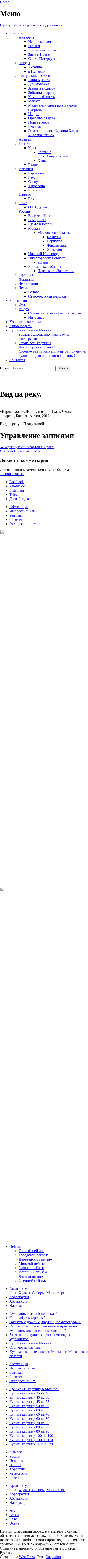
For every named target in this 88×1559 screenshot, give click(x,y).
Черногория (28, 283)
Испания (26, 169)
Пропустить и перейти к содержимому (31, 25)
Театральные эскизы (35, 76)
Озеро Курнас (58, 156)
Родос (33, 165)
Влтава (33, 292)
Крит (32, 148)
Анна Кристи (39, 80)
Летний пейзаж (31, 1276)
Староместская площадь (47, 296)
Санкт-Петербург (42, 59)
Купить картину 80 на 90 (29, 1431)
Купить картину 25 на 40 (29, 1393)
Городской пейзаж (33, 1255)
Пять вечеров (39, 122)
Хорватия (26, 279)
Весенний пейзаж (33, 1272)
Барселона (36, 173)
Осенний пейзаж (32, 1280)
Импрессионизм (22, 511)
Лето (13, 1519)
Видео (24, 309)
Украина (35, 67)
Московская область (54, 233)
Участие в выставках (26, 322)
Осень (14, 1523)
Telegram (16, 494)
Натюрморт (18, 1305)
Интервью (36, 317)
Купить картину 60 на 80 (29, 1419)
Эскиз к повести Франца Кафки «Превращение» (53, 133)
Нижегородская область (47, 258)
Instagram (16, 490)
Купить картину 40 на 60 (29, 1397)
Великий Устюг (40, 216)
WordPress (27, 1557)
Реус (31, 177)
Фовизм (15, 519)
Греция (24, 143)
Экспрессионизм (22, 524)
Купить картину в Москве (30, 330)
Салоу (33, 182)
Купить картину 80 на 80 (29, 1427)
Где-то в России (41, 224)
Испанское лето (40, 42)
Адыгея (25, 139)
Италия (34, 46)
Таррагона (36, 186)
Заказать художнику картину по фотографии (45, 1322)
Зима (13, 1511)
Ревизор (34, 126)
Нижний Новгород (43, 254)
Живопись (17, 33)
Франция (26, 275)
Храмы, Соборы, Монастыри (42, 1293)
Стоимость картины (35, 343)
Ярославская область (44, 267)
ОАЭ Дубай (37, 207)
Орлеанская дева (41, 118)
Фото (23, 305)
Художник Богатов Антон (43, 380)
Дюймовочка (38, 84)
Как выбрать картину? (37, 347)
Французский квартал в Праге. (27, 447)
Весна (14, 1515)
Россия (24, 211)
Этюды (24, 63)
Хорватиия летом (42, 50)
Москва (34, 228)
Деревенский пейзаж (35, 1259)
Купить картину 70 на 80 (29, 1423)
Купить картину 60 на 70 (29, 1414)
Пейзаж (15, 1247)
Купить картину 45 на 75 (29, 1402)
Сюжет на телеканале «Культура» (55, 313)
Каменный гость (41, 97)
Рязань (43, 262)
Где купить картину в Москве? (34, 1389)
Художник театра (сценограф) (33, 1313)
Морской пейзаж (32, 1263)
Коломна (54, 237)
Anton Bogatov (20, 326)
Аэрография (19, 1297)
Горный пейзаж (31, 1251)
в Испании (37, 71)
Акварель (26, 37)
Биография (18, 300)
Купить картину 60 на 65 (29, 1410)
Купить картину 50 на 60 (29, 1406)
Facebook (16, 482)
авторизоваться (12, 474)
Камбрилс (36, 190)
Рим (31, 199)
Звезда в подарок (41, 88)
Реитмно (44, 152)
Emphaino (53, 1557)
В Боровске (37, 220)
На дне (33, 114)
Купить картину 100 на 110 (31, 1440)
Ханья (42, 160)
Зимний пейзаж (31, 1268)
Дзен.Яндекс (19, 499)
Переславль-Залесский (56, 271)
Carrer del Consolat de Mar (22, 451)
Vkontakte (17, 486)
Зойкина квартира (42, 93)
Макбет (34, 101)
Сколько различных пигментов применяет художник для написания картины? (53, 353)
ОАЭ (23, 203)
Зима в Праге (39, 54)
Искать (5, 368)
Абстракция (18, 507)
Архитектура (19, 1288)
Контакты (17, 360)
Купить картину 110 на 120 (31, 1444)
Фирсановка (57, 245)
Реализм (16, 515)
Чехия (23, 288)
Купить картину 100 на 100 (31, 1436)
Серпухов (54, 241)
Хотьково (54, 250)
